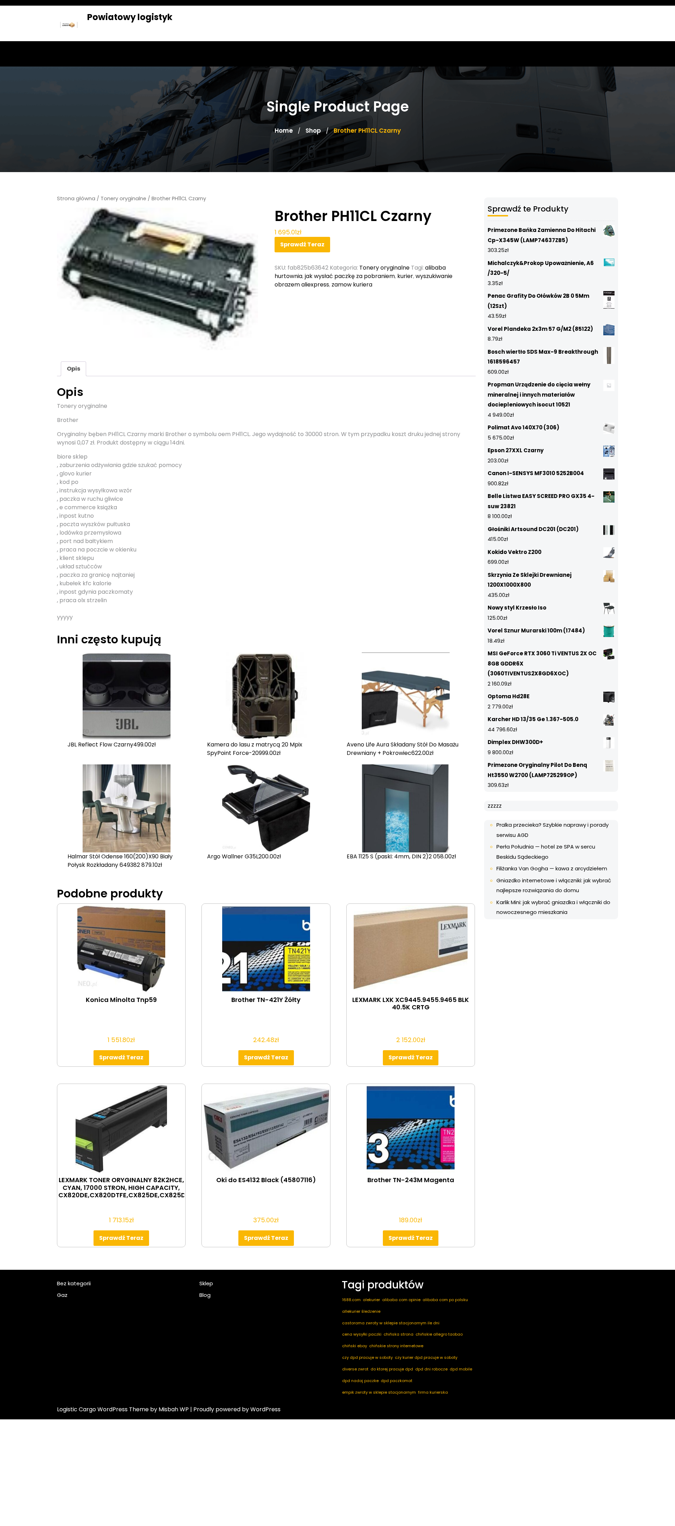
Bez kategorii (74, 1283)
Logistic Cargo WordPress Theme (103, 1409)
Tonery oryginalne (123, 198)
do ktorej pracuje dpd (392, 1369)
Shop (313, 130)
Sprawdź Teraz (302, 244)
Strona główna (76, 198)
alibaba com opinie (401, 1300)
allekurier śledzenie (361, 1311)
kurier (405, 276)
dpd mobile (461, 1369)
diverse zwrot (355, 1369)
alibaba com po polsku (445, 1300)
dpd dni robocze (431, 1369)
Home (284, 130)
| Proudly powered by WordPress (235, 1409)
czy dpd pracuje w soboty (367, 1357)
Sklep (206, 1283)
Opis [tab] (73, 369)
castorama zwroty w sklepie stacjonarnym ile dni (390, 1323)
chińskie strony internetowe (396, 1346)
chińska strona (398, 1334)
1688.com (351, 1300)
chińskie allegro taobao (439, 1334)
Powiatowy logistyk (129, 17)
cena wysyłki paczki (361, 1334)
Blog (205, 1295)
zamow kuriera (352, 284)
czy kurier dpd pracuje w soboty (426, 1357)
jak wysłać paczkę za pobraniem (350, 276)
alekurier (371, 1300)
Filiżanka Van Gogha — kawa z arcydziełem (551, 868)
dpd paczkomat (396, 1380)
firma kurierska (433, 1392)
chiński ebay (354, 1346)
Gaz (62, 1295)
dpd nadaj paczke (360, 1380)
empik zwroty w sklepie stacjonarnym (379, 1392)
